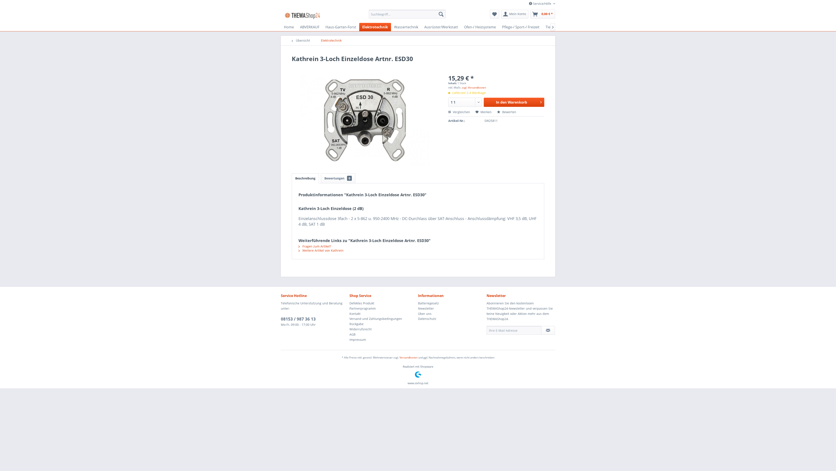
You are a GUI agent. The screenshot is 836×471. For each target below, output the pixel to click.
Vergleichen (461, 112)
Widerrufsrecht (360, 329)
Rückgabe (356, 324)
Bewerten (508, 112)
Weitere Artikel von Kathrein (323, 250)
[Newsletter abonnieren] (548, 330)
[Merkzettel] (494, 14)
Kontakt (355, 314)
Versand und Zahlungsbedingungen (375, 319)
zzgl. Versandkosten (474, 87)
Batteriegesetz (428, 303)
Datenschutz (427, 319)
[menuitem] (407, 14)
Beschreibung (305, 178)
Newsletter (426, 308)
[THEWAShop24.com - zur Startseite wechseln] (302, 15)
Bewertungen (337, 178)
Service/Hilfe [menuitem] (542, 4)
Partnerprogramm (362, 308)
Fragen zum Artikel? (316, 246)
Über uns (424, 314)
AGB (352, 334)
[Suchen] (441, 14)
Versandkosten (408, 357)
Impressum (357, 340)
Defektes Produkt (361, 303)
